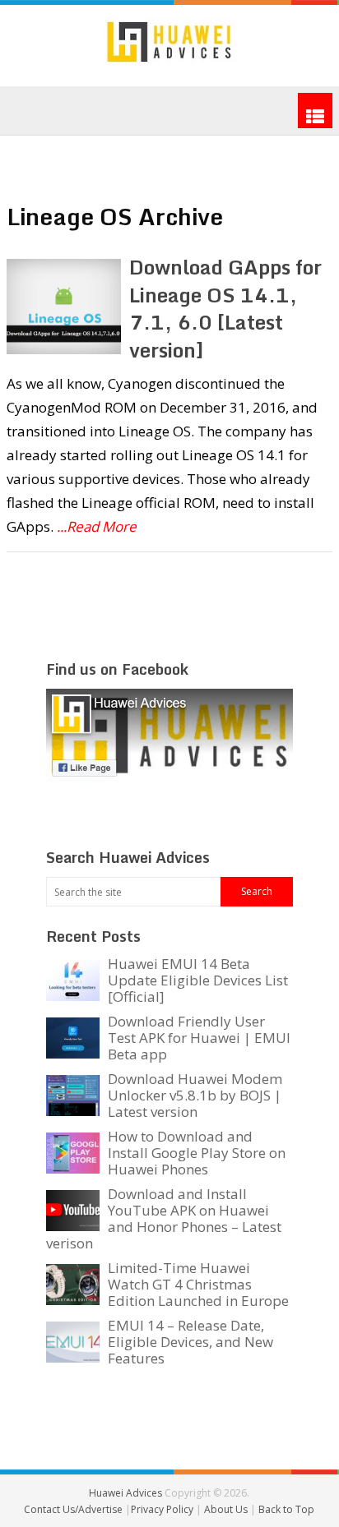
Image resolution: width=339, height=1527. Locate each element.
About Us (227, 1509)
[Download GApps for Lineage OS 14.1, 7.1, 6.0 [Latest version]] (64, 306)
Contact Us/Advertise (74, 1509)
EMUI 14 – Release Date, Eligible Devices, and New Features (190, 1342)
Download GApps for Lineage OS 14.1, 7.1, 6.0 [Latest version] (225, 308)
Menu (315, 110)
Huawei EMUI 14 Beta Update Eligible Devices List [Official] (198, 980)
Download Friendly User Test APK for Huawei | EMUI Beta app (199, 1037)
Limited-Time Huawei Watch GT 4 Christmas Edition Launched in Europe (198, 1284)
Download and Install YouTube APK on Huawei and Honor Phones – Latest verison (163, 1218)
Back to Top (286, 1509)
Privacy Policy (163, 1509)
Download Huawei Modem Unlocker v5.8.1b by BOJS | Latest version (195, 1095)
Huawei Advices (125, 1493)
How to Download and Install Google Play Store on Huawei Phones (197, 1153)
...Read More (97, 526)
